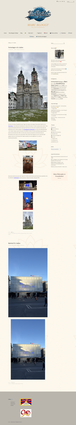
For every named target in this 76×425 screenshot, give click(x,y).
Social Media (63, 94)
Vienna (62, 97)
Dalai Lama (54, 85)
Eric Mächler (14, 233)
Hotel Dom (10, 126)
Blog (21, 33)
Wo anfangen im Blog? (13, 33)
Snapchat (61, 1)
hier (60, 70)
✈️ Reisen (32, 36)
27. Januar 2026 (10, 245)
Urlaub (9, 234)
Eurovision (53, 87)
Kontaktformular (55, 73)
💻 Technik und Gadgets (41, 36)
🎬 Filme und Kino (54, 33)
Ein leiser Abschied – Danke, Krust (61, 166)
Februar (65, 87)
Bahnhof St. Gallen (14, 243)
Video (59, 97)
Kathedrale (22, 233)
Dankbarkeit (60, 85)
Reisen (25, 233)
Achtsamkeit (55, 82)
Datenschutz (13, 403)
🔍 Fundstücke (53, 140)
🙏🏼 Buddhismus (54, 141)
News (59, 92)
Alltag (60, 81)
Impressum (13, 402)
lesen (55, 90)
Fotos (16, 233)
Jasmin (52, 90)
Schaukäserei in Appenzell (29, 129)
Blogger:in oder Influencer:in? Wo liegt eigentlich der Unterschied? (57, 164)
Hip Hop (60, 88)
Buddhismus (60, 84)
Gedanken (56, 88)
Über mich (30, 33)
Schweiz (28, 233)
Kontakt (12, 405)
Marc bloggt (38, 25)
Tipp (65, 95)
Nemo (57, 92)
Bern (65, 82)
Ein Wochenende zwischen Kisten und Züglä (58, 114)
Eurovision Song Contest (60, 87)
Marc (15, 49)
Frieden (52, 88)
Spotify (52, 95)
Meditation (59, 90)
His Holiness (64, 88)
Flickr (62, 1)
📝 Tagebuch (39, 33)
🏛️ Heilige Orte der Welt (55, 132)
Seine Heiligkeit (59, 94)
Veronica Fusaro (56, 97)
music (65, 90)
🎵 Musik (70, 33)
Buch (55, 83)
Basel (63, 81)
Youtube (53, 98)
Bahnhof (13, 383)
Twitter (59, 1)
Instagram (57, 1)
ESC (63, 85)
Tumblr (64, 1)
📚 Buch (46, 33)
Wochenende (65, 97)
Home (5, 33)
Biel (51, 83)
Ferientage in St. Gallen (15, 47)
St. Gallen (30, 233)
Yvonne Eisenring (57, 98)
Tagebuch (19, 383)
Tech (60, 95)
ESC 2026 (66, 85)
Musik (53, 92)
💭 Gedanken (63, 33)
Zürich (61, 98)
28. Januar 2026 (10, 49)
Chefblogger (16, 177)
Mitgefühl (62, 90)
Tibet (62, 95)
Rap (61, 92)
